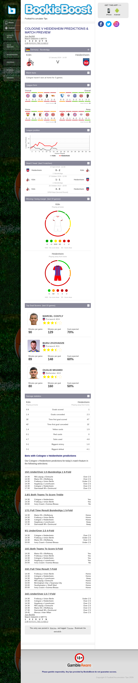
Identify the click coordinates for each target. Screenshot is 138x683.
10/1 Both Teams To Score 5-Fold (44, 548)
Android (11, 28)
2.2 (47, 43)
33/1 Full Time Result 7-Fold (41, 569)
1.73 (37, 43)
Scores (10, 70)
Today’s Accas (10, 36)
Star (88, 49)
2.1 (40, 43)
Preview (70, 628)
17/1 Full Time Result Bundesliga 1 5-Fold (49, 510)
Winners (10, 78)
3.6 (30, 43)
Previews (10, 62)
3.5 (33, 43)
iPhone (11, 23)
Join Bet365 (30, 36)
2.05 (27, 43)
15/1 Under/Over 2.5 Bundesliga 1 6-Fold (48, 472)
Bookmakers (12, 54)
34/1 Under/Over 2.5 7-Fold (40, 594)
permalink (57, 631)
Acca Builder (10, 46)
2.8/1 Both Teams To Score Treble (44, 494)
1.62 (44, 43)
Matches (53, 628)
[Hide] (88, 73)
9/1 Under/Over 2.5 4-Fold (39, 530)
